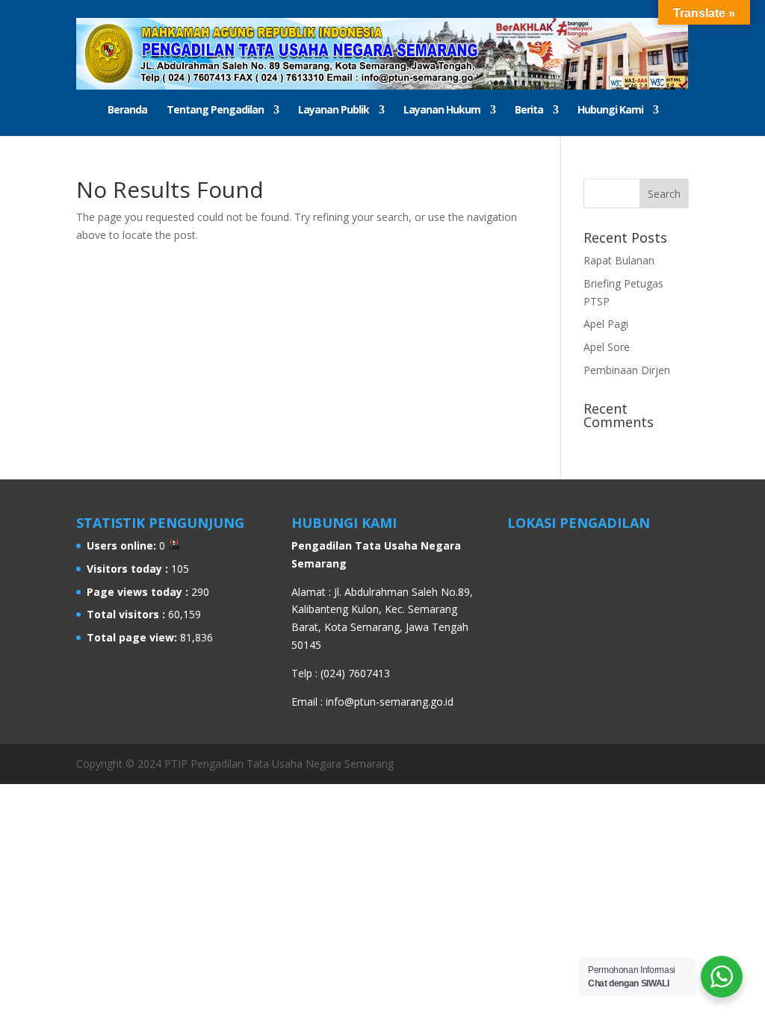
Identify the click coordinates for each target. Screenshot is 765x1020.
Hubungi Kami (610, 110)
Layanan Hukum (441, 110)
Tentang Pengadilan (215, 110)
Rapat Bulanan (618, 260)
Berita (529, 110)
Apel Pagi (605, 324)
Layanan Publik (333, 110)
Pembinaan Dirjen (626, 370)
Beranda (127, 110)
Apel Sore (606, 347)
